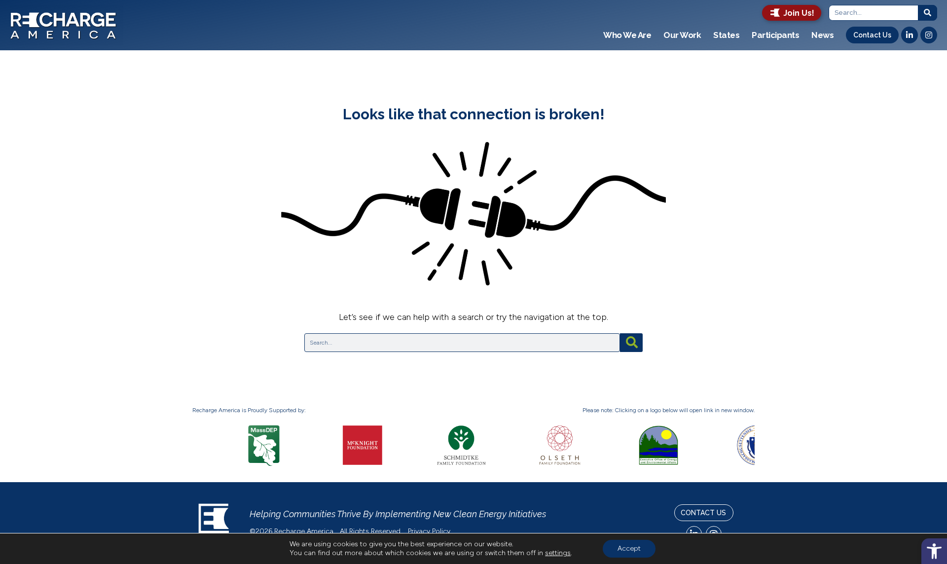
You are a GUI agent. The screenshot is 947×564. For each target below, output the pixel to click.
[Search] (927, 13)
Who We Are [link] (627, 35)
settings (558, 553)
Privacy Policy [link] (430, 531)
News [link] (822, 35)
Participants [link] (775, 35)
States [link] (726, 35)
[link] (934, 551)
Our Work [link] (682, 35)
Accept (629, 548)
